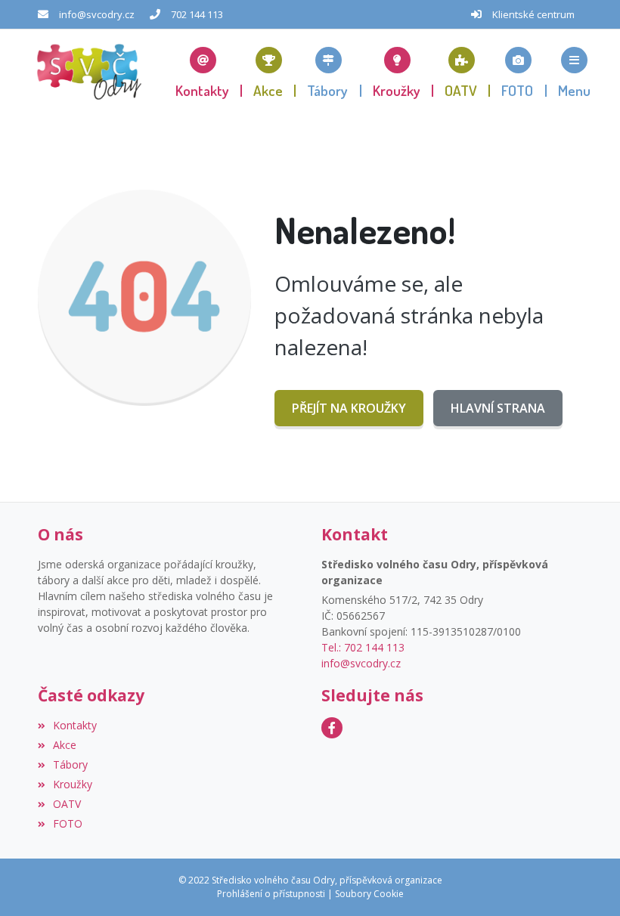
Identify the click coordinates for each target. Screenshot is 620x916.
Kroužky (72, 784)
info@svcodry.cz (97, 14)
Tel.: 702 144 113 (363, 647)
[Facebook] (332, 727)
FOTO (67, 823)
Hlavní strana (498, 408)
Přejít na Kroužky (349, 408)
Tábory (70, 764)
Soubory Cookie (369, 893)
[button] (574, 71)
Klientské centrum (533, 14)
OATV (67, 804)
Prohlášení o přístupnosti (271, 893)
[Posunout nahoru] (586, 882)
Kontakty (75, 725)
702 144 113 (197, 14)
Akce (64, 745)
